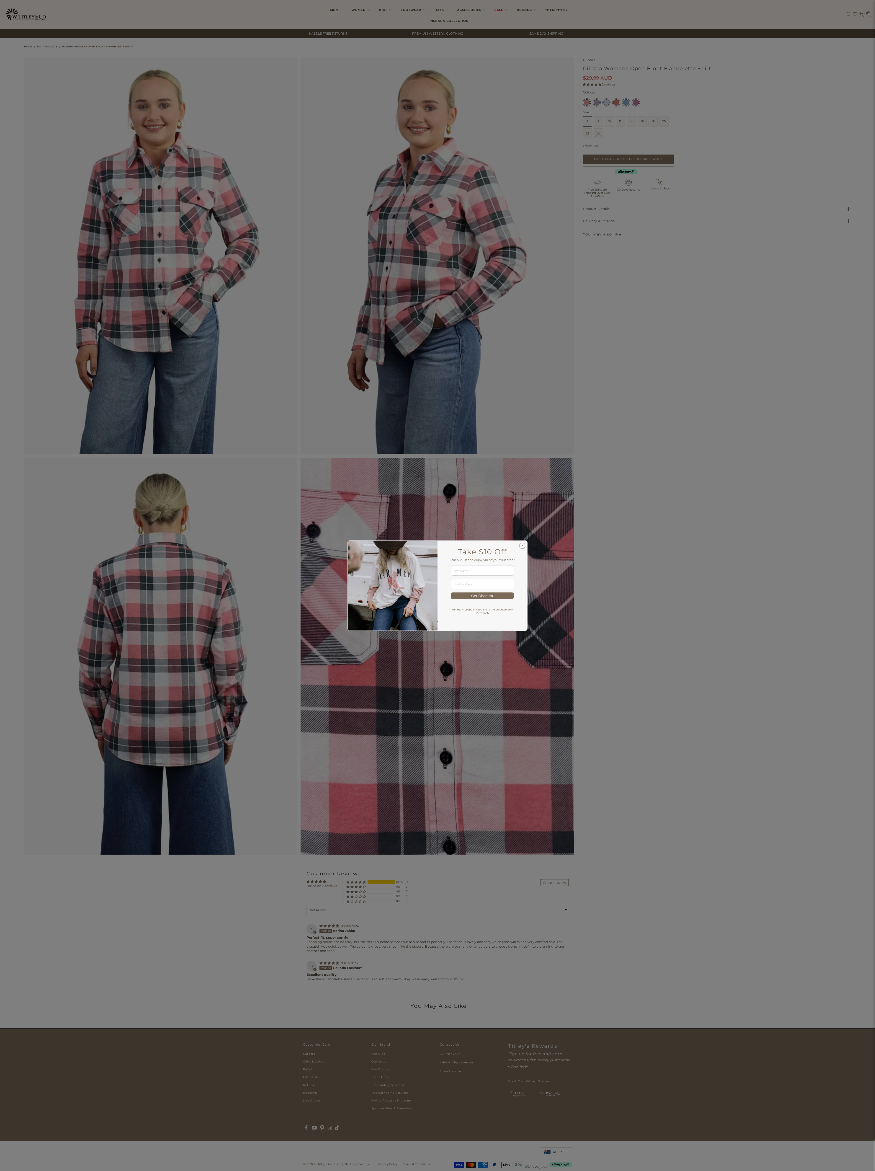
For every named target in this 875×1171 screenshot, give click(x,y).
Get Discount (482, 596)
